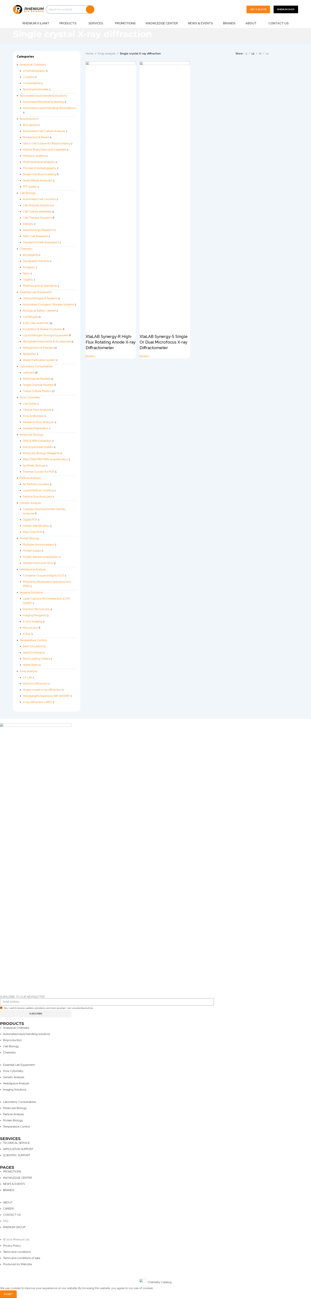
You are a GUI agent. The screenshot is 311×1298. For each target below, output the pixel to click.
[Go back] (8, 36)
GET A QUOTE (258, 9)
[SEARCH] (90, 9)
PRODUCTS (12, 1023)
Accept (8, 1294)
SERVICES (10, 1138)
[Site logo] (28, 9)
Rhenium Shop (285, 9)
